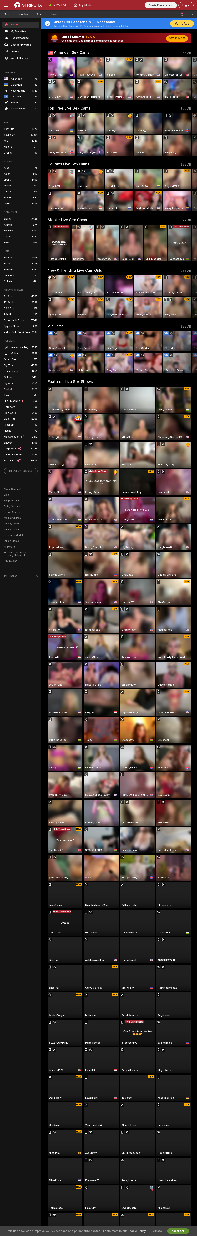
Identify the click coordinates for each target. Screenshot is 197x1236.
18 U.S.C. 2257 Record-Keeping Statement (16, 554)
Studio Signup (12, 541)
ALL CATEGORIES (23, 471)
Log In (185, 5)
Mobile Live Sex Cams (67, 219)
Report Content (12, 512)
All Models (10, 546)
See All (186, 53)
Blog (6, 495)
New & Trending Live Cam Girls (75, 270)
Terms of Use (11, 529)
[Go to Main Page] (29, 5)
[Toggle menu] (6, 5)
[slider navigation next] (189, 78)
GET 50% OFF (177, 38)
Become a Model (13, 535)
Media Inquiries (12, 518)
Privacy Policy (12, 523)
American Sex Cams (71, 52)
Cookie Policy (137, 1231)
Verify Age (182, 23)
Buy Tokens (10, 561)
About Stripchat (12, 489)
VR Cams (56, 326)
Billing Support (12, 506)
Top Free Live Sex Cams (69, 108)
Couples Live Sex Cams (68, 164)
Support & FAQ (12, 500)
